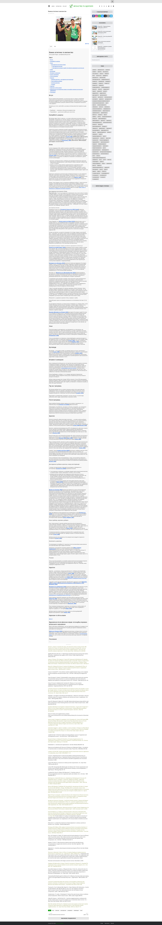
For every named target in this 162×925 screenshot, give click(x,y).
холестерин (95, 169)
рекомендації (76, 910)
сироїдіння (95, 159)
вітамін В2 (108, 81)
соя (104, 159)
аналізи (108, 69)
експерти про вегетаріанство (98, 102)
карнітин (103, 120)
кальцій (95, 118)
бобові (107, 73)
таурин (101, 161)
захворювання (106, 108)
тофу (103, 163)
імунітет (95, 114)
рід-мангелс (95, 151)
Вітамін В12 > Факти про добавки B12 (105, 36)
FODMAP (104, 171)
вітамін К (101, 83)
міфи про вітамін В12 (101, 132)
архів (99, 71)
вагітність (98, 75)
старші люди (95, 161)
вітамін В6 (95, 83)
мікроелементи (104, 130)
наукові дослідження (97, 136)
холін (101, 169)
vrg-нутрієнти (103, 175)
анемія (94, 71)
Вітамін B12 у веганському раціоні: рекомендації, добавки (104, 32)
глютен (100, 89)
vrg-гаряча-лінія (96, 173)
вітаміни (101, 85)
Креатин (100, 124)
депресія (99, 91)
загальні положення (101, 104)
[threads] (111, 6)
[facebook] (99, 6)
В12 (94, 75)
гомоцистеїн (106, 89)
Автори (53, 6)
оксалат (102, 138)
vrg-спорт (102, 177)
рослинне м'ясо (96, 153)
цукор (94, 171)
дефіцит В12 (95, 93)
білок (53, 910)
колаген (95, 124)
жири (94, 104)
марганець (109, 128)
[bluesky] (109, 6)
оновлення (95, 140)
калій (99, 116)
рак (104, 147)
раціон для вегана (96, 149)
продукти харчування (97, 147)
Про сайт (65, 6)
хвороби (107, 167)
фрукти (99, 165)
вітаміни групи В (96, 87)
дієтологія (100, 97)
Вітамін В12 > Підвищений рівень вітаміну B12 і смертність (104, 27)
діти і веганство (108, 97)
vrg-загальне (95, 175)
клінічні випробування (97, 122)
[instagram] (104, 6)
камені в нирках (96, 120)
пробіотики (105, 145)
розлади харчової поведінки (105, 151)
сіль (100, 159)
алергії (94, 69)
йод (105, 114)
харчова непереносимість (98, 167)
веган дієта (95, 77)
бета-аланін (95, 73)
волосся (95, 89)
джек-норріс (96, 95)
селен (98, 155)
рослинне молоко (104, 153)
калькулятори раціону (106, 116)
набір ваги (95, 134)
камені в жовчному (102, 118)
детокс (105, 91)
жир (107, 102)
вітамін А (95, 81)
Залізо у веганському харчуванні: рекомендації (104, 42)
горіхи (94, 91)
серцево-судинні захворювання (99, 157)
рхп (94, 155)
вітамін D (95, 85)
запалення (107, 106)
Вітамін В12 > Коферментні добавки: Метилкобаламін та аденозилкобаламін (105, 47)
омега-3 (108, 138)
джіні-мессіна (103, 95)
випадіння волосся (105, 79)
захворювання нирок (97, 110)
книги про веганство (107, 122)
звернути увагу (106, 110)
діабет (94, 97)
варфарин (105, 75)
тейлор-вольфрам (96, 163)
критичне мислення (97, 126)
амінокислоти (101, 69)
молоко (109, 132)
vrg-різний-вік (96, 177)
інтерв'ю (100, 114)
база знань (105, 71)
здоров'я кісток (96, 112)
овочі (104, 136)
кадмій (94, 116)
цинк (105, 169)
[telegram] (113, 6)
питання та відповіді (104, 140)
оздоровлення (96, 138)
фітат (94, 165)
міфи (94, 132)
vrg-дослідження (105, 173)
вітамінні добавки (105, 87)
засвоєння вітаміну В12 (97, 108)
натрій (100, 134)
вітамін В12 (101, 81)
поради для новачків (97, 145)
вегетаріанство (63, 910)
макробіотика (102, 128)
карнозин (109, 120)
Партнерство (58, 6)
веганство (57, 910)
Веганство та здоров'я (83, 6)
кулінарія (104, 126)
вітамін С (107, 83)
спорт (81, 910)
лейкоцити (95, 128)
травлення (109, 163)
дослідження (70, 910)
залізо (101, 106)
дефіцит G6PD (103, 93)
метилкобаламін (96, 130)
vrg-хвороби (95, 179)
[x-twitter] (102, 6)
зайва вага (95, 106)
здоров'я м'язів (104, 112)
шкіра (98, 171)
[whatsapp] (106, 6)
